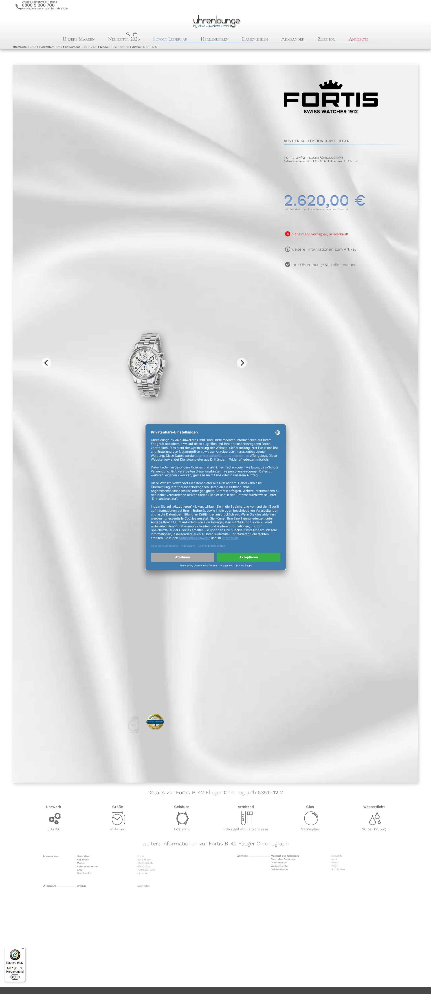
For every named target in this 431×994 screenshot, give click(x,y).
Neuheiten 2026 (124, 39)
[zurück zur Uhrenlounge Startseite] (215, 21)
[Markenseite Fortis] (331, 128)
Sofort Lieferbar (170, 39)
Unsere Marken (79, 39)
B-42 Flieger (81, 47)
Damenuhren (255, 39)
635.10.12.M (145, 47)
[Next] (242, 363)
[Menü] (22, 949)
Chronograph (114, 47)
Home (24, 47)
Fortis (50, 47)
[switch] (15, 977)
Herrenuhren (215, 39)
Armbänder (292, 39)
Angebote (358, 39)
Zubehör (326, 39)
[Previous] (46, 363)
